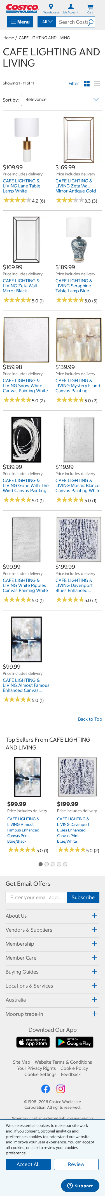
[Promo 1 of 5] (40, 864)
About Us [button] (16, 916)
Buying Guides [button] (22, 972)
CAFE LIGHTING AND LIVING (44, 37)
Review (76, 1164)
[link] (26, 160)
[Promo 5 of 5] (65, 864)
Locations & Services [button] (29, 986)
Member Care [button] (21, 958)
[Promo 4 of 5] (59, 864)
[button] (91, 22)
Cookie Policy (74, 1068)
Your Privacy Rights (36, 1068)
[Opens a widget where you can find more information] (80, 1186)
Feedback (71, 1074)
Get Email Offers (28, 883)
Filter (74, 83)
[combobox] (46, 22)
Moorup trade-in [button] (24, 1014)
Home (8, 37)
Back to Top (90, 719)
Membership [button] (20, 944)
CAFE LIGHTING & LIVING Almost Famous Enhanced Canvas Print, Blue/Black (23, 830)
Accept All (28, 1164)
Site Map (21, 1062)
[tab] (52, 916)
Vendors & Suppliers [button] (29, 930)
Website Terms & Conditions (63, 1062)
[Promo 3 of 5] (52, 864)
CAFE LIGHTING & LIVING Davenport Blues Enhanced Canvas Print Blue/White (73, 830)
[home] (22, 8)
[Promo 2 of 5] (46, 864)
